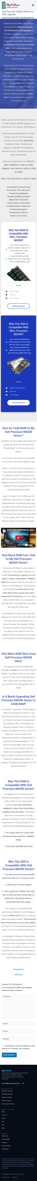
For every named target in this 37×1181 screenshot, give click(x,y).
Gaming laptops (7, 1094)
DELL (18, 18)
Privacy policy (6, 1145)
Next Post (18, 975)
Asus (3, 1118)
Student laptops (7, 1091)
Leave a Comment (8, 18)
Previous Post (18, 969)
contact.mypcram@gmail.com (11, 1083)
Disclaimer (5, 1149)
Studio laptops (7, 1097)
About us (5, 1136)
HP (3, 1124)
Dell (3, 1111)
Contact (4, 1142)
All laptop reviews (8, 1104)
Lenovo (4, 1115)
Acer (3, 1121)
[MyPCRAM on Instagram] (23, 1083)
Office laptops (7, 1100)
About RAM (5, 1139)
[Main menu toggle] (33, 5)
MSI (3, 1128)
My (6, 1071)
